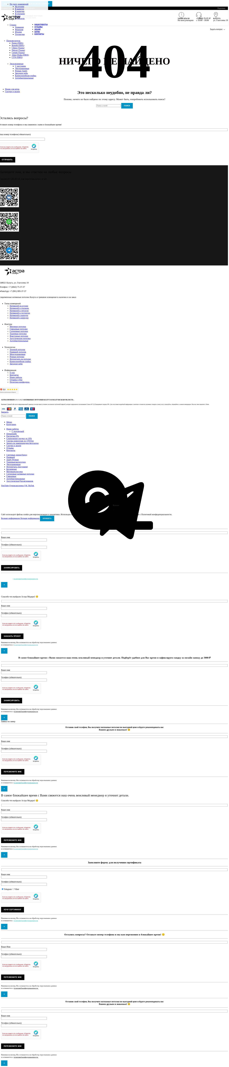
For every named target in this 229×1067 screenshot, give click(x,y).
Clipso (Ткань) (18, 48)
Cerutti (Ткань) (18, 52)
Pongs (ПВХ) (17, 43)
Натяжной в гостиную (20, 313)
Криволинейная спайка (25, 76)
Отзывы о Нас (16, 380)
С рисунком (20, 66)
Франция (19, 29)
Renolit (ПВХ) (18, 45)
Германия (19, 27)
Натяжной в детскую (19, 311)
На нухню (19, 6)
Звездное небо (21, 73)
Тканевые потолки (18, 334)
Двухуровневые (22, 68)
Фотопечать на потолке (20, 359)
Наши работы (16, 377)
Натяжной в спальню (19, 308)
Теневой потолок (17, 349)
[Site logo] (10, 21)
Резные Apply (21, 71)
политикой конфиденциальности (26, 579)
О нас (12, 372)
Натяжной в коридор (19, 318)
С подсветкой (18, 431)
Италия (18, 32)
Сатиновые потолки (19, 331)
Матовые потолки (18, 326)
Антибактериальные (24, 78)
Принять (47, 518)
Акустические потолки (20, 338)
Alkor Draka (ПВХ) (20, 55)
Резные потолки (17, 357)
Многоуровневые (17, 354)
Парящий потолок (18, 352)
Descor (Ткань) (18, 50)
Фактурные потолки (19, 336)
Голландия (20, 34)
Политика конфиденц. (20, 382)
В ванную (19, 9)
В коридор (19, 11)
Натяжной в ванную (19, 315)
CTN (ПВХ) (17, 57)
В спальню (20, 14)
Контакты (14, 375)
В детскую (20, 18)
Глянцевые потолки (19, 329)
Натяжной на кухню (19, 306)
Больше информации (20, 518)
